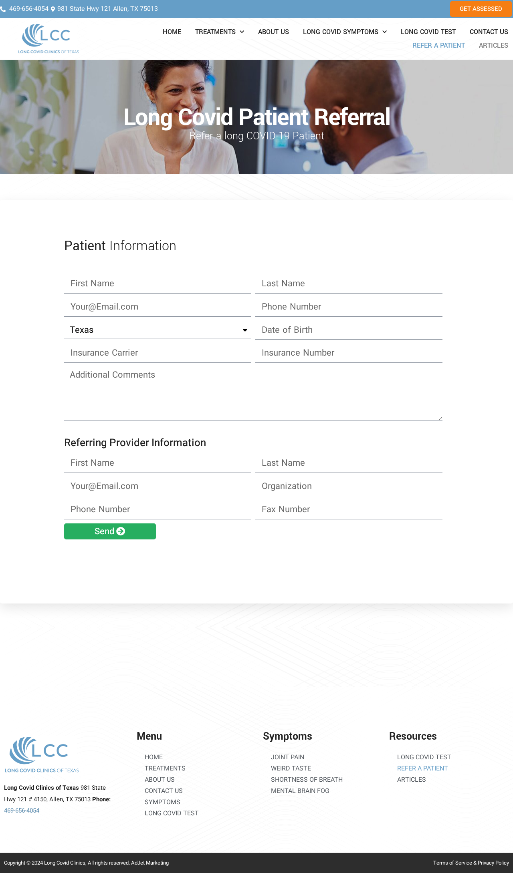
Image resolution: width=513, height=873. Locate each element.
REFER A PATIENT (438, 45)
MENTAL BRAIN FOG (300, 791)
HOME (172, 31)
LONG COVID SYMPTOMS (340, 31)
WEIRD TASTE (291, 768)
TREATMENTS (215, 31)
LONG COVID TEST (428, 31)
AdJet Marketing (150, 863)
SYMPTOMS (162, 802)
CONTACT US (489, 31)
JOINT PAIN (287, 757)
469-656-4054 (21, 810)
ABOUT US (273, 31)
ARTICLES (493, 45)
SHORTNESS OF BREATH (307, 779)
